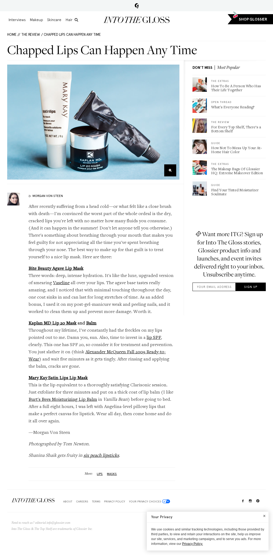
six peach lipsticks (101, 455)
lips (100, 474)
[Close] (264, 515)
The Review (30, 35)
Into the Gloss (136, 19)
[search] (76, 20)
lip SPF (154, 337)
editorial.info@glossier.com (52, 523)
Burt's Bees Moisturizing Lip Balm (63, 399)
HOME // (13, 35)
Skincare (54, 20)
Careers (82, 501)
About (67, 501)
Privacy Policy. (192, 544)
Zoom (170, 170)
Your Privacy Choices (145, 501)
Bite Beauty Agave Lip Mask (56, 268)
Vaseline (61, 282)
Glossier (136, 5)
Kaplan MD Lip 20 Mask (53, 323)
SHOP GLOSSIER (253, 19)
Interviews (17, 20)
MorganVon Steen (48, 196)
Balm (91, 323)
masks (112, 474)
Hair (69, 20)
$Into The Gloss (33, 500)
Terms (96, 501)
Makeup (36, 20)
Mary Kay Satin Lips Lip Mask (58, 377)
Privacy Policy (114, 501)
